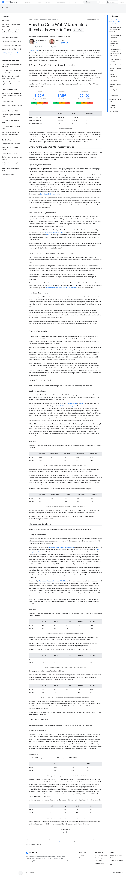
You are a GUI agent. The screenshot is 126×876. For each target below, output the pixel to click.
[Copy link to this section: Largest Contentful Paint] (52, 380)
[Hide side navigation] (20, 873)
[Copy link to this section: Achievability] (39, 441)
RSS (111, 864)
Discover (39, 2)
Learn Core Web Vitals (34, 11)
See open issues (83, 858)
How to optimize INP (98, 11)
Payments (74, 11)
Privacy (32, 872)
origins (48, 235)
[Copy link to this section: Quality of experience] (47, 391)
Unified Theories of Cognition (67, 406)
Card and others (72, 403)
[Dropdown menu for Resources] (32, 2)
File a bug (81, 855)
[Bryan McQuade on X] (37, 43)
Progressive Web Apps (60, 11)
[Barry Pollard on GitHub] (59, 43)
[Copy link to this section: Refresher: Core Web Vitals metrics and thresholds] (76, 65)
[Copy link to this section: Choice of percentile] (48, 331)
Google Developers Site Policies (59, 841)
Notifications (85, 11)
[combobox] (91, 2)
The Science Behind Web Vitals (49, 194)
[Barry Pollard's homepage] (67, 43)
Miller (81, 403)
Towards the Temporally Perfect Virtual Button (53, 581)
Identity (47, 11)
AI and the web (6, 11)
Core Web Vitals (34, 50)
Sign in (122, 2)
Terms (26, 872)
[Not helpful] (100, 19)
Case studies (98, 860)
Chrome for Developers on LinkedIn (116, 861)
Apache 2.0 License (36, 841)
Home (30, 19)
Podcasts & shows (99, 863)
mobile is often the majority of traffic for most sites (61, 288)
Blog (70, 2)
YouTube (112, 858)
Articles (5, 7)
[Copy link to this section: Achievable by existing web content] (58, 213)
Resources (27, 2)
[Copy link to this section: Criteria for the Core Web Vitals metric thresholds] (75, 147)
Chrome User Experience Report (54, 232)
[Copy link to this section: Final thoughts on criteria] (49, 293)
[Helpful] (98, 19)
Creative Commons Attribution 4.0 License (75, 839)
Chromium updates (100, 858)
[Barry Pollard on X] (57, 43)
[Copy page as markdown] (80, 30)
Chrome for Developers (101, 855)
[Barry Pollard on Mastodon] (62, 43)
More (76, 2)
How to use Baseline (59, 2)
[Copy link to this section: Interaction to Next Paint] (52, 524)
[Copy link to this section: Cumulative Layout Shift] (51, 720)
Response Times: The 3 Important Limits (61, 547)
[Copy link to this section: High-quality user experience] (52, 165)
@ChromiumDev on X (116, 855)
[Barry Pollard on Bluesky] (64, 43)
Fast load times (19, 11)
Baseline (48, 2)
